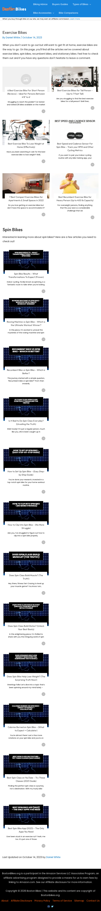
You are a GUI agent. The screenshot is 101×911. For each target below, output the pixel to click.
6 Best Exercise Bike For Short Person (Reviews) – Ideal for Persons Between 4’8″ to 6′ (26, 93)
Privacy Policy (42, 900)
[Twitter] (52, 906)
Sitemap (79, 900)
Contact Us (93, 900)
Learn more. (75, 19)
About (4, 900)
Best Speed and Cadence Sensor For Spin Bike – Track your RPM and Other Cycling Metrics (75, 147)
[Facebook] (49, 906)
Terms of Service (62, 900)
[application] (89, 4)
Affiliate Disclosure (21, 900)
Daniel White (53, 857)
